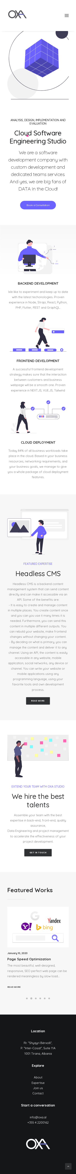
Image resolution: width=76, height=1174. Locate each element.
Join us (38, 1088)
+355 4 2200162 (38, 1122)
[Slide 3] (36, 998)
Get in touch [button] (37, 852)
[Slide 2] (31, 998)
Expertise (38, 1083)
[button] (66, 15)
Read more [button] (38, 700)
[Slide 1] (27, 998)
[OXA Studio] (17, 15)
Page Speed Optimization (29, 959)
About (38, 1077)
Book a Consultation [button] (38, 205)
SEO (61, 912)
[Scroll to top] (68, 1166)
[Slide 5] (45, 998)
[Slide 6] (49, 998)
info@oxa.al (38, 1117)
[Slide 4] (40, 998)
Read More (14, 987)
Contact (38, 1093)
